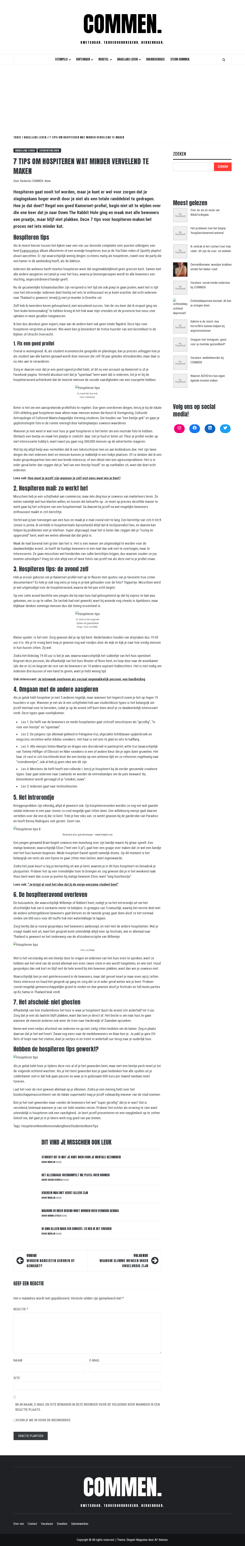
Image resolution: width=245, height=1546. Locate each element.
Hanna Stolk (54, 1215)
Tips (95, 1126)
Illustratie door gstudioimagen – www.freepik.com (88, 834)
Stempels (61, 59)
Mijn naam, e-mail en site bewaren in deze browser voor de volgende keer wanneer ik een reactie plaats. (87, 1407)
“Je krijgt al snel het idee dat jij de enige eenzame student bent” (73, 884)
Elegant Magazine (137, 1540)
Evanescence (29, 251)
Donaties (62, 1524)
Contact (32, 1524)
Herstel (103, 59)
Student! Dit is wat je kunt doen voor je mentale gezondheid (81, 1157)
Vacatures (47, 1524)
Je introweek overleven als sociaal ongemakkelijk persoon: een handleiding (91, 679)
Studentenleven (49, 150)
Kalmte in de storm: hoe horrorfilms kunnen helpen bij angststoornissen (207, 326)
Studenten (78, 1126)
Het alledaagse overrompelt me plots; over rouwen (75, 1175)
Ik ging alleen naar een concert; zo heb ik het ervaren (76, 1228)
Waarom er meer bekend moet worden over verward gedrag (80, 1210)
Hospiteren (29, 1126)
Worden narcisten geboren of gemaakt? (51, 1260)
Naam (17, 1360)
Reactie (20, 1309)
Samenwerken (79, 1524)
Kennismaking (53, 1126)
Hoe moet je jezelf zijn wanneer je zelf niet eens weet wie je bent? (74, 478)
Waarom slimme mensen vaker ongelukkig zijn (124, 1260)
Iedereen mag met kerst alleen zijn (65, 1192)
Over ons (18, 1524)
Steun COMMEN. (180, 59)
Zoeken (179, 154)
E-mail (94, 1360)
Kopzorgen (83, 59)
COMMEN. (122, 24)
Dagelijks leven (127, 59)
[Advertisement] (122, 95)
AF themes (161, 1540)
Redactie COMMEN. (32, 181)
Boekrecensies (155, 59)
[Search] (223, 59)
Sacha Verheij (55, 1179)
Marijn (51, 1162)
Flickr (94, 626)
